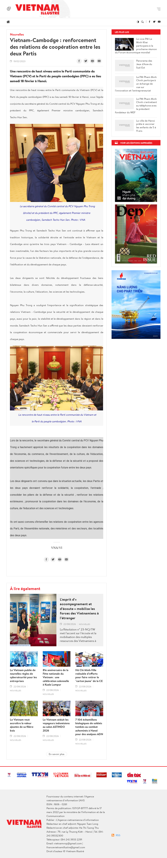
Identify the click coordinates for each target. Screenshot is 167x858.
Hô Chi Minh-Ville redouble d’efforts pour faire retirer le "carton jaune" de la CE (89, 675)
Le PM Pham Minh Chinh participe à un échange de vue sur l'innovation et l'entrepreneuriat (136, 83)
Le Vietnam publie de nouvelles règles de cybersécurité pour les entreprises (23, 675)
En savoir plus (56, 754)
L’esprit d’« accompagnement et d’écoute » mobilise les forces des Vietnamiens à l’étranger (79, 608)
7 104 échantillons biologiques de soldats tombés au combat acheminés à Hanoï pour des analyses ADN (89, 727)
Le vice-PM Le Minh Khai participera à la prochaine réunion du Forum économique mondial (136, 45)
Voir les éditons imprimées (136, 142)
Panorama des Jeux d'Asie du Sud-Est (144, 64)
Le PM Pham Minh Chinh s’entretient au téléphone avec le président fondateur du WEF (136, 105)
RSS (118, 835)
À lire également (25, 588)
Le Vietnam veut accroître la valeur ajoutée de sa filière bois (21, 725)
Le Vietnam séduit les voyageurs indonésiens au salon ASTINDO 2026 (56, 725)
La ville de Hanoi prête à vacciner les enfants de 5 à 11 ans (146, 126)
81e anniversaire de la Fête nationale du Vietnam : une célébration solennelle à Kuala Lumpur (56, 677)
